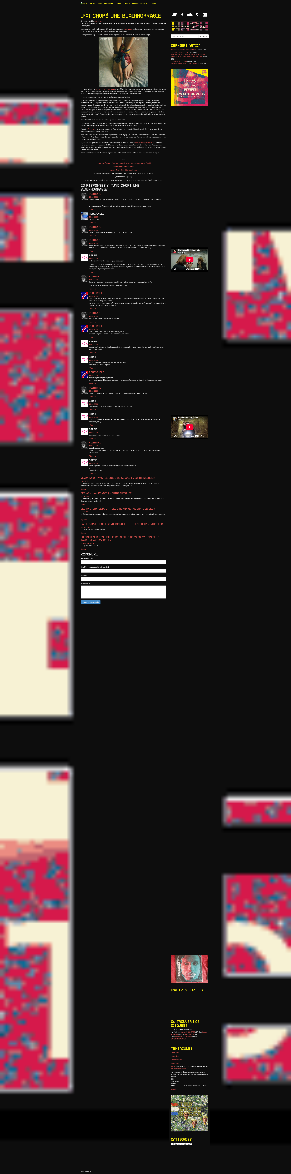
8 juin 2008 (84, 481)
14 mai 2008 (93, 463)
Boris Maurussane (106, 3)
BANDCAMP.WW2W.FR (179, 1039)
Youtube (174, 1089)
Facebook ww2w (177, 1060)
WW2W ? (155, 3)
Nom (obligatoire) (87, 558)
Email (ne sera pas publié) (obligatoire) (95, 567)
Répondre (92, 209)
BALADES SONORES (188, 1032)
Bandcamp (175, 1053)
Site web (84, 575)
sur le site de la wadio (178, 1069)
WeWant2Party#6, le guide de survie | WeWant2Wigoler (118, 478)
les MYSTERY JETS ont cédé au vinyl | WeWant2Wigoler (118, 509)
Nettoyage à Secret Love (179, 52)
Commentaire (85, 584)
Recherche (203, 36)
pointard (95, 194)
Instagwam (175, 1063)
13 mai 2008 (93, 197)
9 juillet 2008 (85, 512)
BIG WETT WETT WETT (179, 61)
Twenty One (111, 89)
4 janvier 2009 (85, 527)
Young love (91, 129)
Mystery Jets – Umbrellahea (123, 166)
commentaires (97, 21)
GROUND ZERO (189, 1034)
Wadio (92, 3)
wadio (173, 1066)
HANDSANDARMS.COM (183, 1037)
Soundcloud (175, 1056)
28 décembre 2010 (87, 543)
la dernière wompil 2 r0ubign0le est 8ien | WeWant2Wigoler (122, 524)
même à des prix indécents (144, 143)
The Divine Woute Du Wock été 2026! (183, 50)
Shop (119, 3)
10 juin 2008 (85, 496)
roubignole (96, 293)
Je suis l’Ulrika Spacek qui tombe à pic (184, 63)
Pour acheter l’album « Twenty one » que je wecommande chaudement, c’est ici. (123, 163)
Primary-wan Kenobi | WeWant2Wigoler (106, 493)
